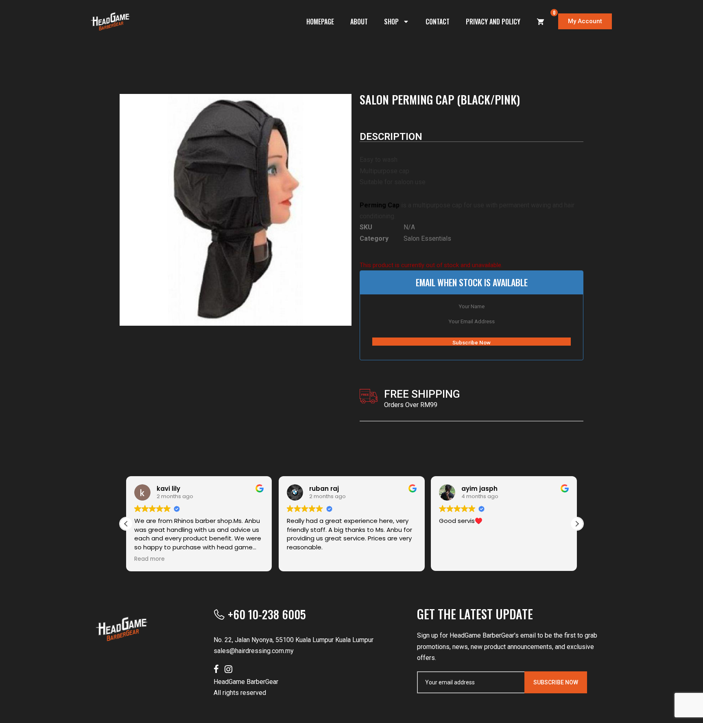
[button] (577, 524)
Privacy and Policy (493, 21)
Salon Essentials (427, 238)
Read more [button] (149, 559)
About (359, 21)
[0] (540, 21)
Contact (438, 21)
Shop (391, 21)
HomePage (320, 21)
